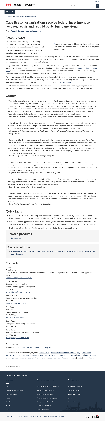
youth (79, 358)
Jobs (7, 386)
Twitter (29, 347)
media (8, 358)
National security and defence (46, 390)
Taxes (7, 409)
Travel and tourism (11, 394)
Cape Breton (86, 353)
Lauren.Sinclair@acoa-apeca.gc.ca (18, 292)
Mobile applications (22, 416)
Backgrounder (16, 238)
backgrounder (65, 82)
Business (8, 398)
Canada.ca (9, 16)
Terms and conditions (50, 416)
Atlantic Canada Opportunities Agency (26, 16)
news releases (88, 358)
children (80, 355)
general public (90, 355)
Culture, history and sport (45, 394)
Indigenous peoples (59, 355)
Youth (70, 398)
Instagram (47, 347)
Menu (8, 12)
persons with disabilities (29, 358)
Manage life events (74, 402)
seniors (57, 358)
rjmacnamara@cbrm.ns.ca (16, 303)
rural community (46, 358)
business (72, 355)
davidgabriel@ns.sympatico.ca (17, 338)
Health (8, 406)
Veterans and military (74, 394)
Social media (10, 416)
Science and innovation (75, 386)
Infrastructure (11, 355)
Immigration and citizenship (14, 390)
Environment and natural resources (48, 386)
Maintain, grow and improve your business (34, 355)
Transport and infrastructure (46, 402)
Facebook (22, 347)
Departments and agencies (45, 380)
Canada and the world (44, 406)
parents (15, 358)
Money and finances (43, 409)
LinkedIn (36, 347)
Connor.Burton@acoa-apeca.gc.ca (19, 278)
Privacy (61, 416)
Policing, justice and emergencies (47, 398)
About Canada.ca (35, 416)
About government (74, 380)
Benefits (8, 402)
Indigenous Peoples (74, 390)
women (73, 358)
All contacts (9, 380)
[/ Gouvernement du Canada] (20, 5)
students (65, 358)
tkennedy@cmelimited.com (16, 317)
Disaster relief (44, 353)
